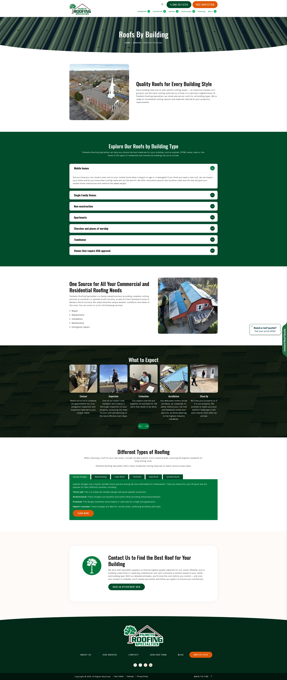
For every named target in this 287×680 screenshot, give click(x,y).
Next (146, 426)
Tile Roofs (137, 477)
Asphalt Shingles (80, 477)
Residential (142, 11)
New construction (83, 206)
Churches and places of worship (91, 228)
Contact (134, 655)
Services (172, 11)
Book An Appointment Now (126, 586)
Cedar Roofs (119, 477)
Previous (141, 426)
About (210, 11)
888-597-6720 (180, 4)
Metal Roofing (101, 477)
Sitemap (130, 676)
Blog (181, 655)
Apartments (80, 217)
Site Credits (119, 676)
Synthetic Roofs (172, 477)
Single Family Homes (85, 195)
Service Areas (186, 11)
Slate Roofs (154, 477)
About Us (85, 655)
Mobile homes (81, 168)
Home (127, 43)
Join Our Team (158, 655)
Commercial (157, 11)
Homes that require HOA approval (92, 251)
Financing (201, 11)
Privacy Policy (142, 676)
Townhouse (80, 240)
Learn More (83, 513)
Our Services (110, 655)
